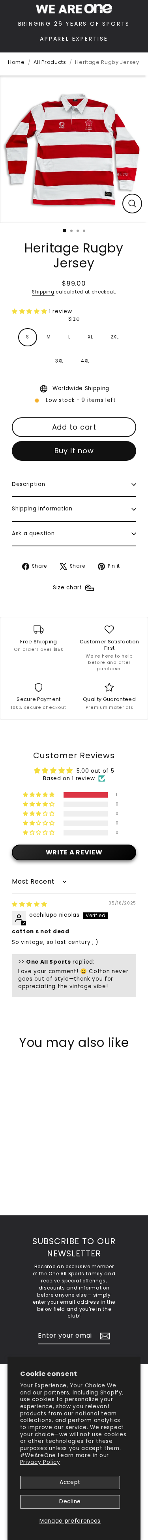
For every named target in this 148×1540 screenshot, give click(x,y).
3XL (59, 361)
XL (90, 337)
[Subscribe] (103, 1336)
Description (28, 484)
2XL (115, 337)
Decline (70, 1501)
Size (74, 319)
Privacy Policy (40, 1462)
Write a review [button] (74, 852)
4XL (85, 361)
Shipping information (42, 508)
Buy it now (74, 451)
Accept (70, 1482)
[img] (29, 904)
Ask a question (33, 533)
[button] (30, 311)
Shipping (43, 292)
